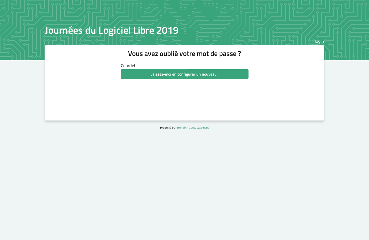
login (319, 41)
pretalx (182, 127)
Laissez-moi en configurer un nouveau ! (184, 74)
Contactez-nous (199, 127)
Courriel (128, 65)
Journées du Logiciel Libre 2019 (111, 30)
